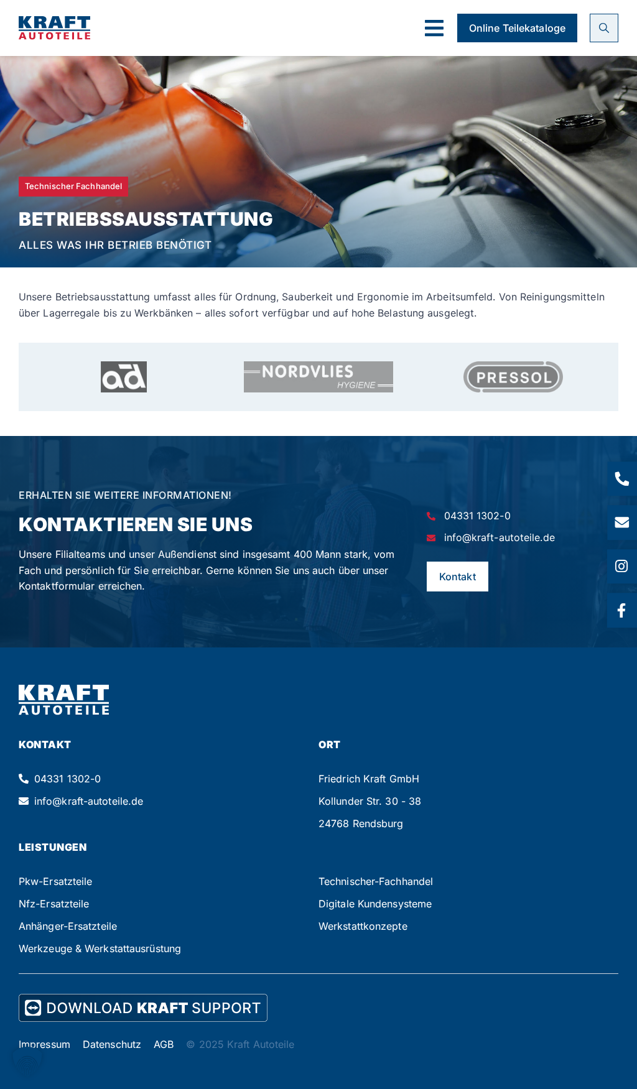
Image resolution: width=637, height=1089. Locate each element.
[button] (434, 28)
